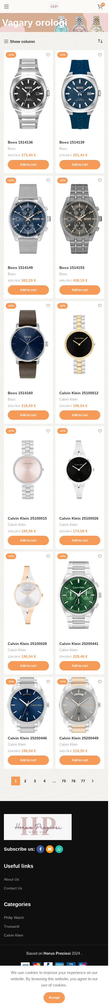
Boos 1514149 (20, 268)
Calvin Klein (68, 399)
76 (73, 781)
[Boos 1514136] (28, 93)
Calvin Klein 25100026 (78, 518)
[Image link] (38, 826)
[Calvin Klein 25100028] (28, 595)
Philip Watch (14, 917)
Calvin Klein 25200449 (78, 738)
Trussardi (11, 926)
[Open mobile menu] (6, 6)
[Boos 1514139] (79, 93)
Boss (12, 149)
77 (83, 781)
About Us (11, 879)
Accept (54, 997)
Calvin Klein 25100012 (78, 393)
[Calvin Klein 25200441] (79, 595)
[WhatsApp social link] (59, 849)
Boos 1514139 (71, 142)
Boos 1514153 (71, 268)
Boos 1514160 (20, 393)
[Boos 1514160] (28, 344)
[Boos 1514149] (28, 219)
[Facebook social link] (40, 849)
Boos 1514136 (20, 142)
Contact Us (13, 888)
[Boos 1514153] (79, 219)
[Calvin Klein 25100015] (28, 469)
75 (64, 781)
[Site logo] (54, 6)
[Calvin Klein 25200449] (79, 705)
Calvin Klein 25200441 (78, 644)
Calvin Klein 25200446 (27, 738)
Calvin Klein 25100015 (27, 518)
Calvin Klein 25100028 (27, 644)
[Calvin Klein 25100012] (79, 344)
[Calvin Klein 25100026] (79, 469)
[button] (28, 164)
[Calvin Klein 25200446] (28, 705)
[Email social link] (50, 849)
